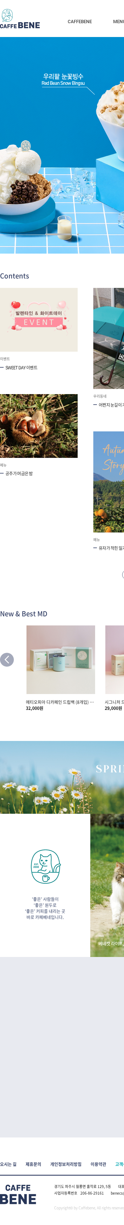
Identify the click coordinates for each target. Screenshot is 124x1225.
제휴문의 (33, 1164)
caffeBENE (20, 18)
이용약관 (98, 1164)
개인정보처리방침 (66, 1164)
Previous (7, 660)
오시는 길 (8, 1164)
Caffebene (80, 21)
